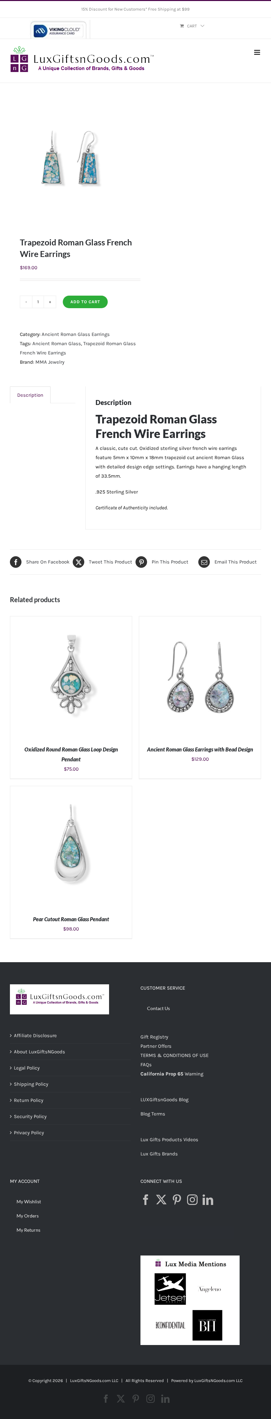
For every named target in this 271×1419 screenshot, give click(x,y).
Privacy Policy (29, 1133)
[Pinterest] (177, 1199)
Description (30, 395)
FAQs (146, 1065)
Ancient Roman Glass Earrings (76, 334)
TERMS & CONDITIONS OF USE (174, 1055)
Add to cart (85, 301)
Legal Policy (27, 1068)
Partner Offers (156, 1046)
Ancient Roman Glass (56, 343)
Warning (194, 1074)
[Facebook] (145, 1199)
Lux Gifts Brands (159, 1154)
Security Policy (30, 1116)
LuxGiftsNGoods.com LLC (218, 1380)
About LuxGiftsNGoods (39, 1052)
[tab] (30, 394)
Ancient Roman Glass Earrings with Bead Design (200, 749)
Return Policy (28, 1100)
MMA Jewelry (49, 362)
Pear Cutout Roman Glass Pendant (71, 919)
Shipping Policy (31, 1084)
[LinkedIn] (208, 1199)
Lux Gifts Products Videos (169, 1140)
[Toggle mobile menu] (257, 52)
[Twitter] (161, 1199)
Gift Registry (154, 1037)
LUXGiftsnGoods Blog (164, 1100)
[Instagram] (192, 1199)
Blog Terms (152, 1114)
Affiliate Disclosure (35, 1035)
